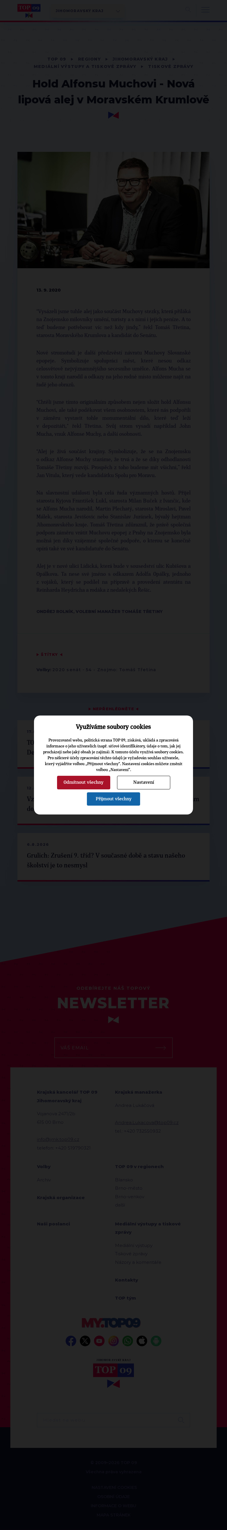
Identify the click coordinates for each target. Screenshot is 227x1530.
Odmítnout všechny (83, 782)
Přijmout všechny (114, 798)
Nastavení (143, 782)
